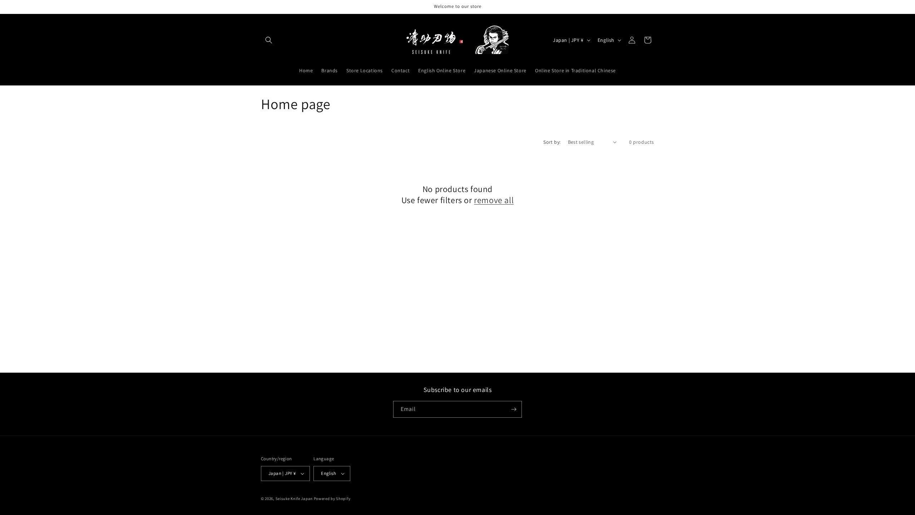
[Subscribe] (513, 409)
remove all (494, 200)
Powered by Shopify (332, 498)
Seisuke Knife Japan (294, 498)
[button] (269, 40)
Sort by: (551, 142)
